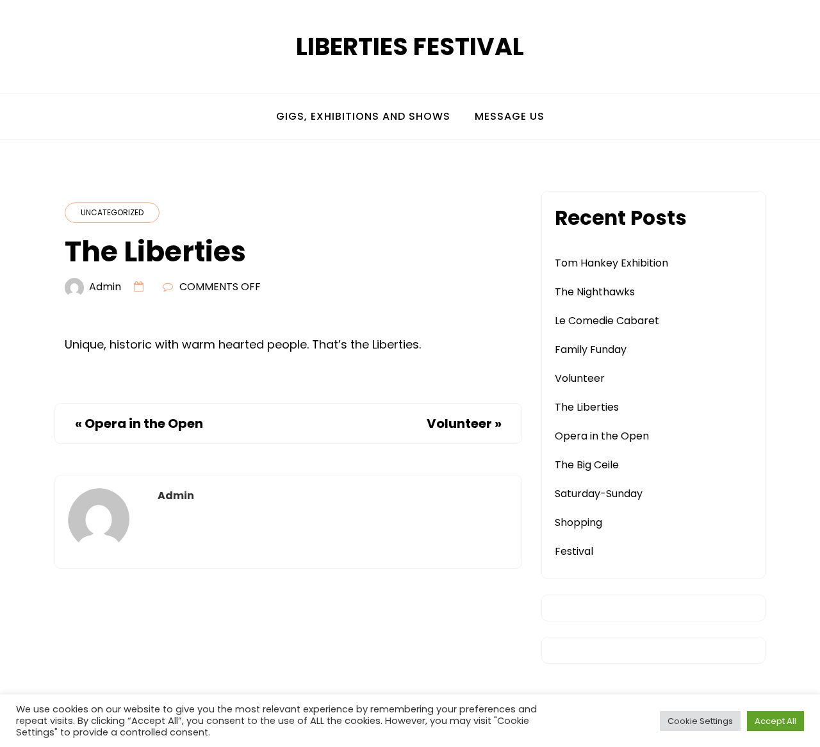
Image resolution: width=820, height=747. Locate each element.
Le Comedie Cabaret (607, 320)
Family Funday (591, 349)
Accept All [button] (775, 721)
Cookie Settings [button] (700, 721)
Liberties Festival (410, 46)
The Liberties (587, 407)
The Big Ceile (587, 464)
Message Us (510, 116)
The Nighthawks (595, 291)
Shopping (578, 522)
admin (105, 286)
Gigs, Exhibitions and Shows (363, 116)
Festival (574, 551)
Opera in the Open (144, 423)
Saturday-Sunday (599, 493)
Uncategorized (112, 212)
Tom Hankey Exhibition (611, 263)
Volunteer (459, 423)
